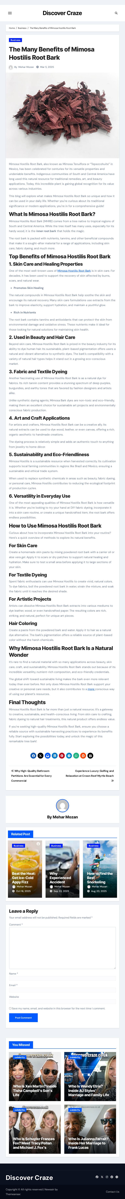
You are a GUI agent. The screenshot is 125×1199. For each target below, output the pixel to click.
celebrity (20, 1057)
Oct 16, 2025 (23, 891)
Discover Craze (62, 12)
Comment (16, 924)
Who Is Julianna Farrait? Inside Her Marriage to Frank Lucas (88, 1143)
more (91, 689)
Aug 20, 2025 (99, 891)
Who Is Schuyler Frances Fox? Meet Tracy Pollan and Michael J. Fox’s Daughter (34, 1145)
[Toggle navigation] (10, 13)
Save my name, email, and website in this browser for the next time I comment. (58, 1008)
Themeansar (13, 1194)
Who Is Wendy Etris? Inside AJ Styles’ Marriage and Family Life (88, 1090)
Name (13, 973)
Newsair (49, 1189)
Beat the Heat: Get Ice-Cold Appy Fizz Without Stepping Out (24, 882)
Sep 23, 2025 (61, 891)
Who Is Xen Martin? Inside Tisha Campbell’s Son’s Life (35, 1090)
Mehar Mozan (26, 67)
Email (13, 985)
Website (14, 997)
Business (15, 40)
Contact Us (112, 1191)
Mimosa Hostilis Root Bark (74, 271)
